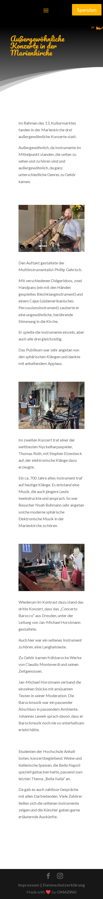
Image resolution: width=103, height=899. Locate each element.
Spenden (86, 10)
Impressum (28, 884)
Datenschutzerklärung (64, 884)
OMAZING (66, 891)
